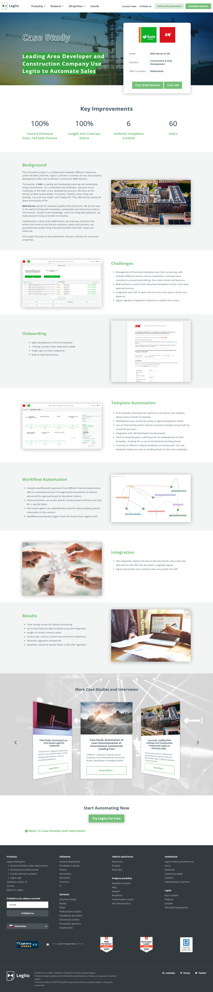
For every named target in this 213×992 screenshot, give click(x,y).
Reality (62, 903)
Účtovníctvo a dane (69, 919)
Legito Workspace (16, 861)
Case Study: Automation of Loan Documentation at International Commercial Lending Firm (106, 744)
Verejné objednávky (69, 861)
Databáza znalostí (121, 883)
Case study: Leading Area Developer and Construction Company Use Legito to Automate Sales (159, 744)
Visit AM (173, 85)
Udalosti (169, 877)
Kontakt (169, 903)
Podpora (169, 899)
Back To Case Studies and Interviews (57, 831)
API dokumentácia (121, 903)
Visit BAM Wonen (147, 85)
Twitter (202, 972)
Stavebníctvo (66, 927)
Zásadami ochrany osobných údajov (79, 972)
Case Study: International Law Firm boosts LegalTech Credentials (53, 742)
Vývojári (116, 891)
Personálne (65, 873)
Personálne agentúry (70, 923)
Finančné (64, 881)
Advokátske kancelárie (70, 915)
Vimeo (186, 972)
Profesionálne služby (70, 911)
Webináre (170, 869)
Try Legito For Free (106, 818)
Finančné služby (67, 899)
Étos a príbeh (172, 895)
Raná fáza (117, 869)
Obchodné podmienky (176, 907)
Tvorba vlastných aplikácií (23, 873)
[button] (15, 742)
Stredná (116, 865)
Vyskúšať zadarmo (198, 6)
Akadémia (117, 895)
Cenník (10, 885)
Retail (62, 907)
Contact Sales (129, 6)
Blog (114, 887)
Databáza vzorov (15, 881)
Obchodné (64, 877)
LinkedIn (170, 972)
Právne (63, 869)
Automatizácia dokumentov (24, 869)
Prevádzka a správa (69, 865)
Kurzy (168, 865)
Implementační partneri (177, 881)
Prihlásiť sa (145, 6)
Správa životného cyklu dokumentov (29, 865)
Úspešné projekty (174, 873)
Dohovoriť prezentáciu (169, 6)
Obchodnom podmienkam (75, 976)
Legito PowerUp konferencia (179, 861)
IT (60, 885)
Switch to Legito (15, 889)
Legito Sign (16, 877)
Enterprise (117, 861)
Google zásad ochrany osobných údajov (84, 982)
